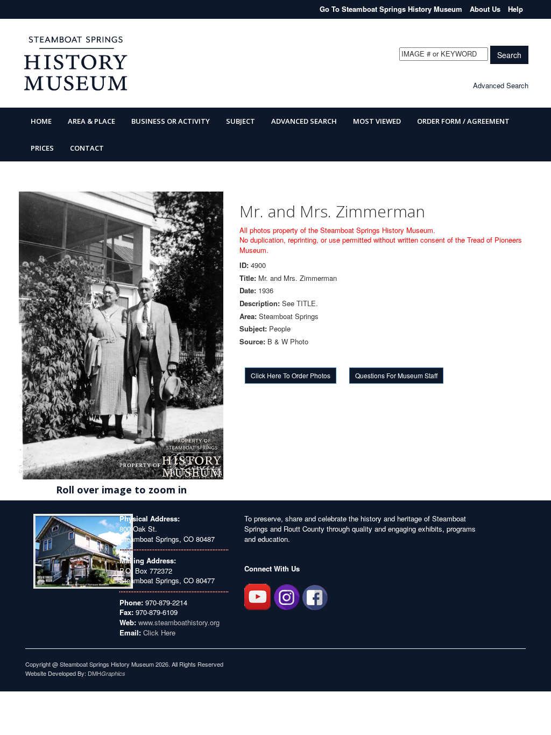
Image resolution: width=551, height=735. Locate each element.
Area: (248, 316)
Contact (87, 148)
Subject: (253, 329)
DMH (106, 673)
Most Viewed (377, 121)
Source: (252, 342)
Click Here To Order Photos (290, 375)
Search (509, 55)
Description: (259, 303)
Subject (240, 121)
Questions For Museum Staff (396, 375)
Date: (247, 290)
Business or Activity (170, 121)
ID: (244, 265)
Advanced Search (500, 85)
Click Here (159, 632)
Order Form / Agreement (463, 121)
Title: (247, 278)
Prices (42, 148)
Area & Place (91, 121)
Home (41, 121)
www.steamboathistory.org (178, 622)
